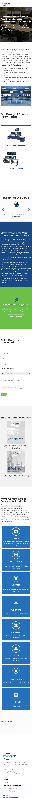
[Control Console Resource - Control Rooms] (16, 462)
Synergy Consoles (16, 168)
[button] (29, 3)
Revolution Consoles (16, 146)
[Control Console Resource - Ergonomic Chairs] (16, 432)
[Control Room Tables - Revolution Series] (16, 135)
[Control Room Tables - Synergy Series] (16, 158)
